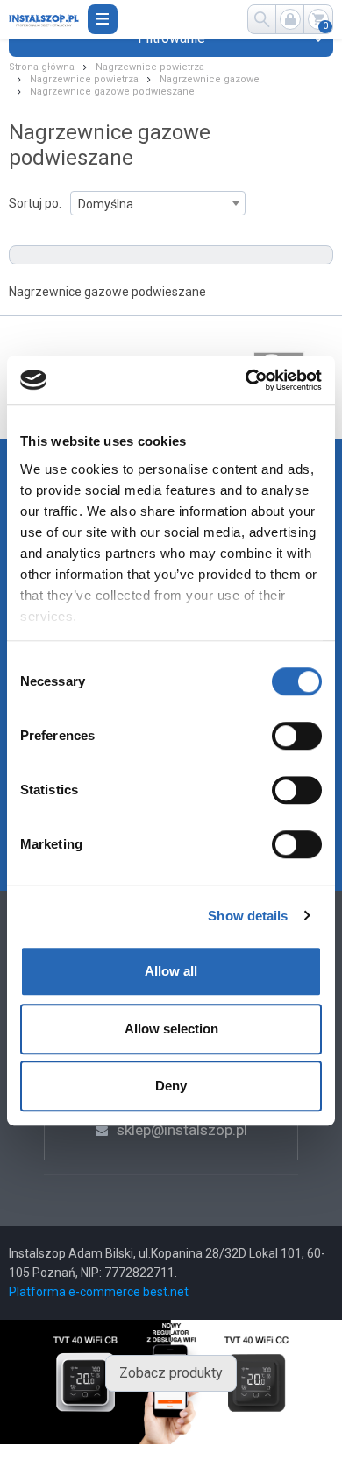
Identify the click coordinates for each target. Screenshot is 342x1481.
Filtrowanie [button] (171, 38)
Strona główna (42, 67)
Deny (171, 1085)
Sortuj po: (35, 203)
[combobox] (158, 203)
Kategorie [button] (103, 19)
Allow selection (171, 1028)
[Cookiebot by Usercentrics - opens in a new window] (246, 380)
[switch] (297, 736)
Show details (248, 915)
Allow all (171, 970)
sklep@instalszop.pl (182, 1130)
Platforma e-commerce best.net (99, 1292)
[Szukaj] (262, 19)
